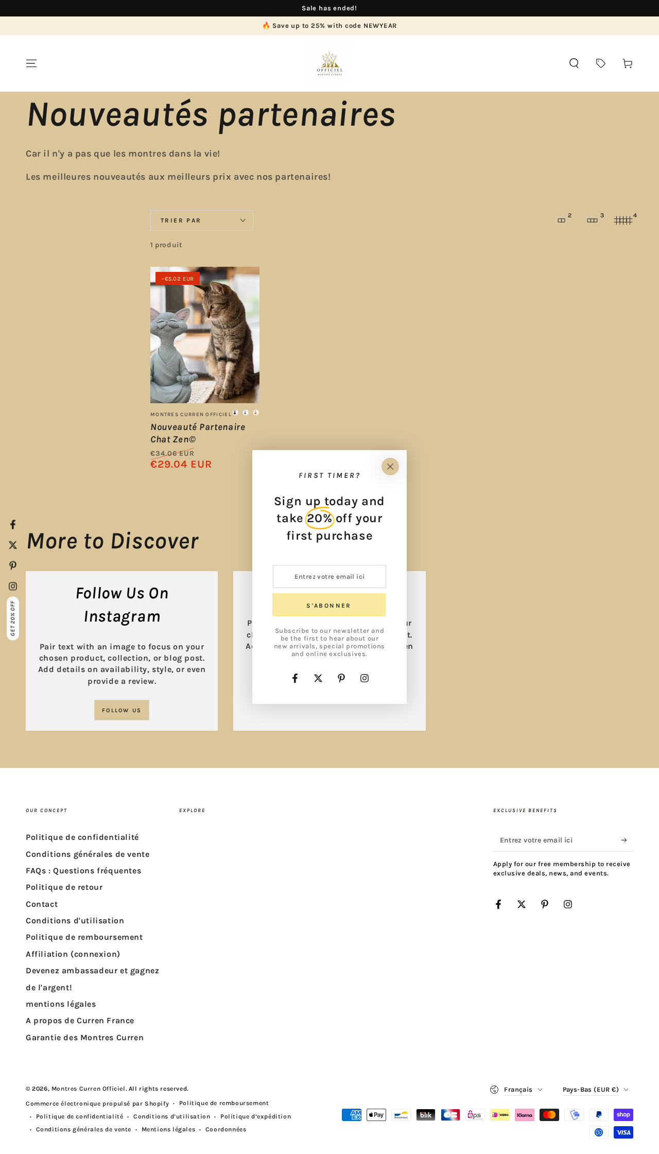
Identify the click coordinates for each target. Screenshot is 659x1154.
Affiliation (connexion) (73, 954)
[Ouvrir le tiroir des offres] (600, 63)
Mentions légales (169, 1129)
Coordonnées (226, 1129)
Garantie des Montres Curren (85, 1037)
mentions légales (61, 1004)
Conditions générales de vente (87, 854)
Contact (42, 904)
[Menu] (31, 63)
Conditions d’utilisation (171, 1116)
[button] (574, 63)
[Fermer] (390, 466)
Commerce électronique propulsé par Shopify (97, 1103)
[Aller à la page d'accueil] (329, 63)
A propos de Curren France (80, 1020)
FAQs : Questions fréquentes (83, 870)
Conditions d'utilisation (75, 920)
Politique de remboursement (84, 937)
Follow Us (122, 710)
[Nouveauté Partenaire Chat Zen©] (204, 335)
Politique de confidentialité (82, 837)
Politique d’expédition (255, 1116)
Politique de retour (64, 887)
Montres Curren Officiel (88, 1088)
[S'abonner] (627, 840)
